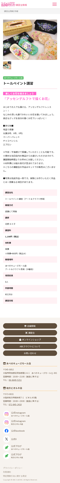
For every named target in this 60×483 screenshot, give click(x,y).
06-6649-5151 (15, 380)
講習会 (31, 332)
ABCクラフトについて (30, 346)
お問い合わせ (30, 353)
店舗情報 (31, 325)
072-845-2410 (15, 404)
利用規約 (7, 471)
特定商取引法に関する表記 (15, 476)
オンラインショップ (31, 339)
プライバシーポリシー (13, 467)
